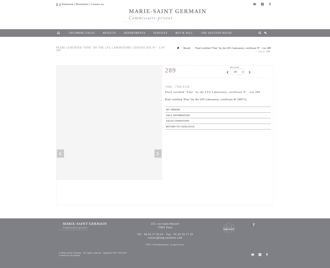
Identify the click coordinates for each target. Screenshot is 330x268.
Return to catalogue (180, 126)
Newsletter (82, 4)
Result (187, 48)
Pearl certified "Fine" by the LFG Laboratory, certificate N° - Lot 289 (233, 48)
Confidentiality (161, 244)
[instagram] (262, 4)
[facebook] (270, 4)
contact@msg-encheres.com (165, 237)
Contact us (97, 4)
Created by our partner (69, 255)
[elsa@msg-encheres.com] (255, 4)
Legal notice (177, 244)
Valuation (68, 4)
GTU (148, 244)
